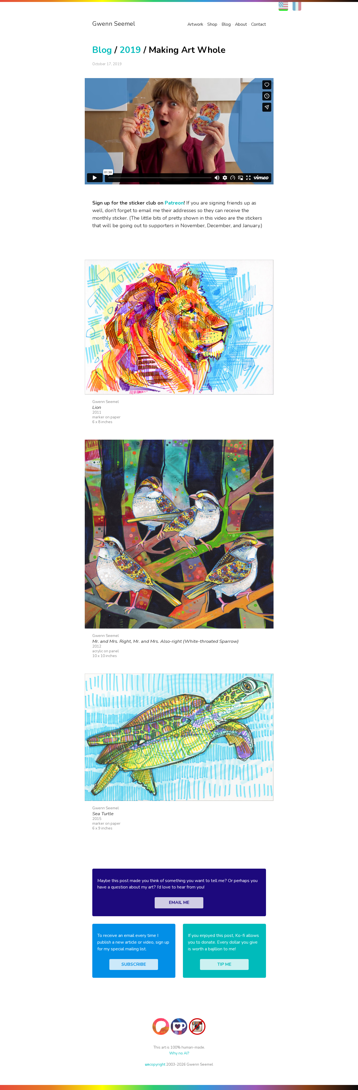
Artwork (195, 24)
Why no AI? (179, 1053)
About (241, 24)
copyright (155, 1064)
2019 (130, 50)
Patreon (174, 203)
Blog (226, 24)
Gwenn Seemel (113, 24)
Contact (258, 24)
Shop (212, 24)
